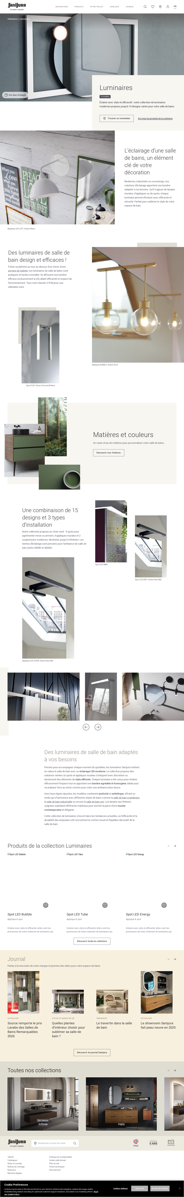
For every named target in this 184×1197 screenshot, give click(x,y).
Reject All (139, 1188)
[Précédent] (169, 846)
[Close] (180, 1188)
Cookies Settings (120, 1188)
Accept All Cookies (160, 1188)
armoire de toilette (18, 270)
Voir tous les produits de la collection (155, 118)
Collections (13, 19)
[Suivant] (174, 846)
